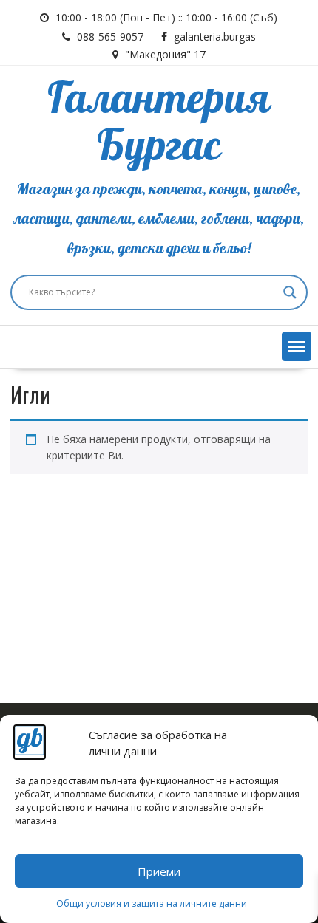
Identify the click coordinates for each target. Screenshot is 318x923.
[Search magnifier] (290, 292)
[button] (296, 346)
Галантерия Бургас (158, 123)
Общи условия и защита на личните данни (151, 903)
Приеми (159, 871)
